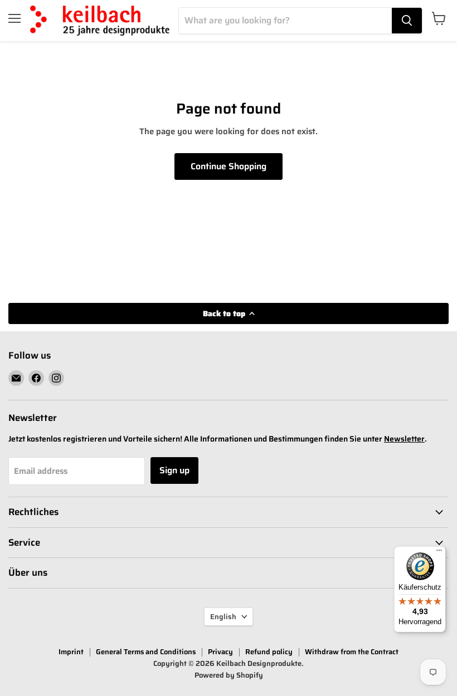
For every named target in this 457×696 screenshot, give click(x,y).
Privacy (220, 652)
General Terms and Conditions (146, 652)
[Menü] (439, 553)
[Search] (407, 20)
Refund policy (269, 652)
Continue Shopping (228, 166)
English (223, 617)
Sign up (174, 470)
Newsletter (404, 439)
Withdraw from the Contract (351, 652)
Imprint (71, 652)
